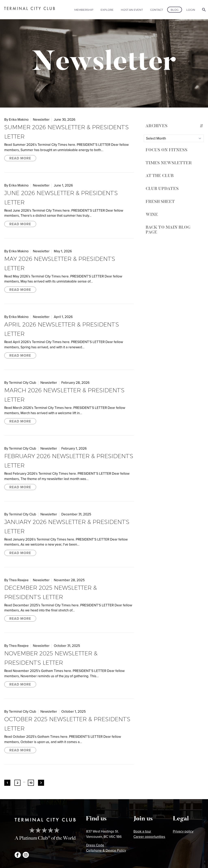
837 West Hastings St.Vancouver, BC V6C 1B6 (104, 834)
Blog (175, 9)
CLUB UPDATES (162, 189)
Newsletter (41, 119)
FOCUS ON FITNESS (166, 150)
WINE (152, 215)
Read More (20, 158)
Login (190, 9)
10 (30, 783)
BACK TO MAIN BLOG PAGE (168, 230)
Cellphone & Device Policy (106, 850)
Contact (156, 9)
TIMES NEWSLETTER (169, 163)
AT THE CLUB (160, 176)
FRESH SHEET (160, 202)
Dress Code (95, 845)
